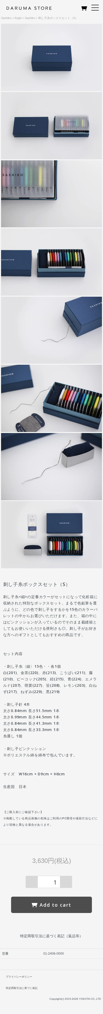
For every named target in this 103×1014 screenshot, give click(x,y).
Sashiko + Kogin (11, 18)
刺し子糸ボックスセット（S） (58, 18)
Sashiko (30, 18)
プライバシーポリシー (19, 976)
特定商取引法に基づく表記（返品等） (51, 936)
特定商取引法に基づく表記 (22, 988)
